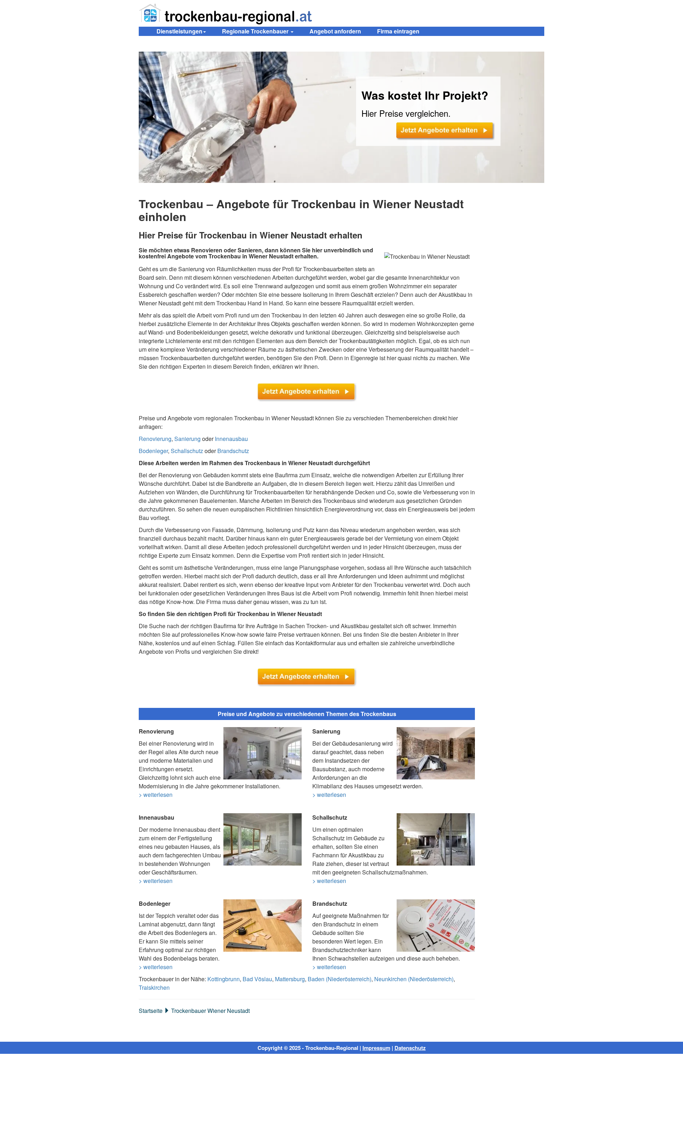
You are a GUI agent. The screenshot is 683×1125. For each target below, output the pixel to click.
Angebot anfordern (335, 31)
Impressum (376, 1048)
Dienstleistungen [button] (179, 31)
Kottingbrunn (223, 979)
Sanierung (187, 439)
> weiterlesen (156, 794)
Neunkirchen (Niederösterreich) (414, 979)
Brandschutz (233, 451)
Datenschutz (410, 1048)
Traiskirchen (154, 987)
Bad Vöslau (257, 979)
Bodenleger (153, 451)
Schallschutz (187, 451)
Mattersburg (290, 979)
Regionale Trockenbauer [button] (256, 31)
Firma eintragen (398, 31)
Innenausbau (231, 439)
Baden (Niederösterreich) (339, 979)
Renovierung (155, 439)
